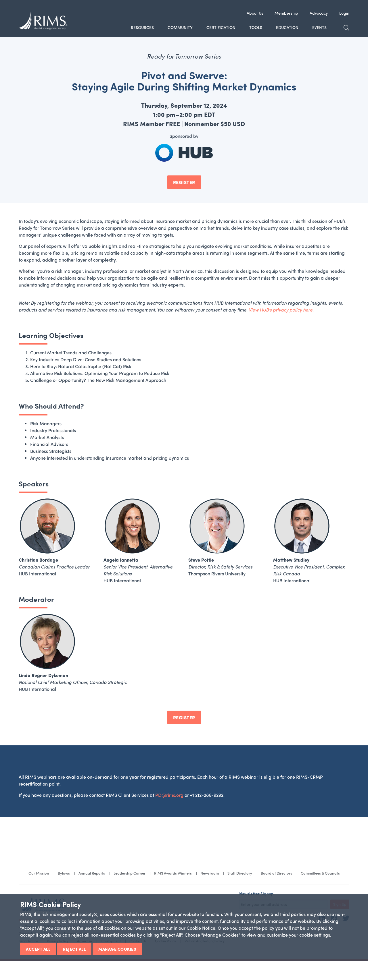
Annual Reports (91, 873)
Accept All (38, 949)
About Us (255, 13)
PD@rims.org (169, 795)
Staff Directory (239, 873)
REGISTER (184, 182)
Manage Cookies (117, 949)
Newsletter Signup (256, 893)
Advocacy (319, 13)
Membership (286, 13)
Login (344, 13)
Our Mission (38, 873)
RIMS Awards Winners (173, 873)
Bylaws (64, 873)
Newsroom (209, 873)
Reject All (74, 949)
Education (287, 27)
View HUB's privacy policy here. (281, 309)
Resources (142, 27)
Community (180, 27)
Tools (255, 27)
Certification (220, 27)
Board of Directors (276, 873)
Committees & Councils (320, 873)
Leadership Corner (129, 873)
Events (319, 27)
